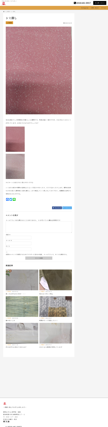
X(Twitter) (68, 207)
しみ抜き (9, 23)
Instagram (84, 8)
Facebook (58, 208)
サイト (8, 246)
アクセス (103, 8)
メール (9, 240)
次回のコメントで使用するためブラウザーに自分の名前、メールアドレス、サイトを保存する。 (37, 254)
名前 (8, 235)
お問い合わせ (95, 8)
